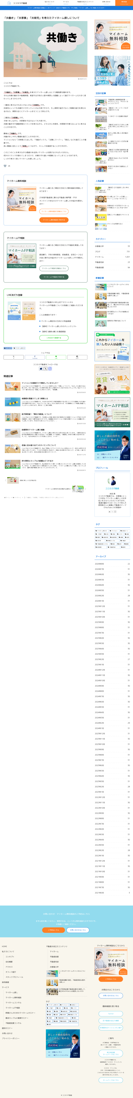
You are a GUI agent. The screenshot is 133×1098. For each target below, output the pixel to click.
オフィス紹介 (11, 972)
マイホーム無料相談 (13, 997)
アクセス (9, 967)
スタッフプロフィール (14, 977)
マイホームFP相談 (13, 1008)
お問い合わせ (7, 1033)
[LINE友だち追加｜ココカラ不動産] (21, 311)
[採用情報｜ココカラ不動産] (112, 67)
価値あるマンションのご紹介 (111, 1028)
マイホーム (9, 348)
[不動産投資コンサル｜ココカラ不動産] (112, 445)
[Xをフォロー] (45, 369)
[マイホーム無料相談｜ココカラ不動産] (21, 198)
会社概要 (9, 962)
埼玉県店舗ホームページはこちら (111, 1053)
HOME (4, 946)
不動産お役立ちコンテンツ (56, 946)
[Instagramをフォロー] (50, 369)
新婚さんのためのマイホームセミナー (20, 1013)
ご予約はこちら (53, 930)
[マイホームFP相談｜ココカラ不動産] (21, 256)
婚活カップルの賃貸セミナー (17, 1018)
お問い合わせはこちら (78, 930)
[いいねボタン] (5, 165)
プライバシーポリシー (10, 1038)
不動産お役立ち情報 (111, 1021)
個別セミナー (7, 1028)
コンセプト (10, 956)
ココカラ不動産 (112, 488)
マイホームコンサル (13, 1002)
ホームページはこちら (111, 1080)
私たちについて (8, 951)
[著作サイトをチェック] (41, 369)
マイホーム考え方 (20, 348)
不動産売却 (54, 962)
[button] (77, 357)
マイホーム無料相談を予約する (54, 220)
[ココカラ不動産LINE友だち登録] (112, 346)
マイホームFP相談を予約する (54, 277)
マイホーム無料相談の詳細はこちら (53, 211)
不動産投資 (54, 956)
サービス (5, 987)
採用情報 (5, 982)
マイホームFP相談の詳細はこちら (54, 268)
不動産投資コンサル (13, 1023)
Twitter (111, 1014)
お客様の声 (54, 967)
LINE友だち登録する (54, 338)
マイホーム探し (12, 992)
